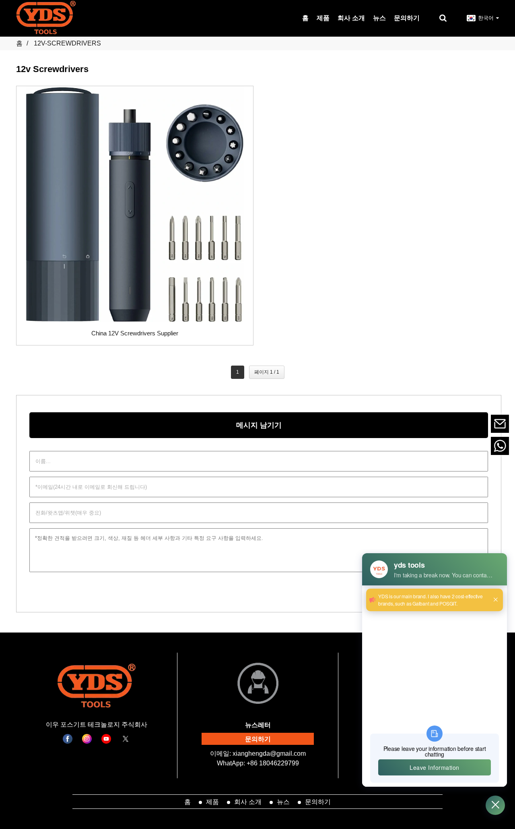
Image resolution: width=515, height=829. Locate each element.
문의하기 (258, 739)
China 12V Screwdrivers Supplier (134, 333)
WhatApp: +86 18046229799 (258, 763)
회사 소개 (248, 802)
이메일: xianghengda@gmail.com (258, 753)
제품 (212, 802)
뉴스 (283, 802)
